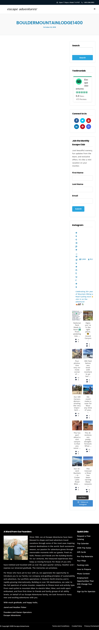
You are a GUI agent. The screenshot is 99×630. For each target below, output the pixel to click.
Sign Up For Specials (86, 591)
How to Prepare (84, 569)
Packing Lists (83, 565)
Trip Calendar (83, 543)
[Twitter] (82, 120)
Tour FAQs (81, 561)
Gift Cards (81, 552)
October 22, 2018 (49, 27)
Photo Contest (83, 574)
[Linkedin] (76, 126)
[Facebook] (76, 120)
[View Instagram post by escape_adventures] (80, 319)
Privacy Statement (91, 626)
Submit (78, 209)
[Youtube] (88, 120)
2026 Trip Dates (84, 548)
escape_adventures (77, 314)
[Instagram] (88, 126)
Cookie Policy (77, 626)
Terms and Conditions (60, 626)
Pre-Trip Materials (85, 556)
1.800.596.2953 (89, 2)
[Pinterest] (82, 126)
